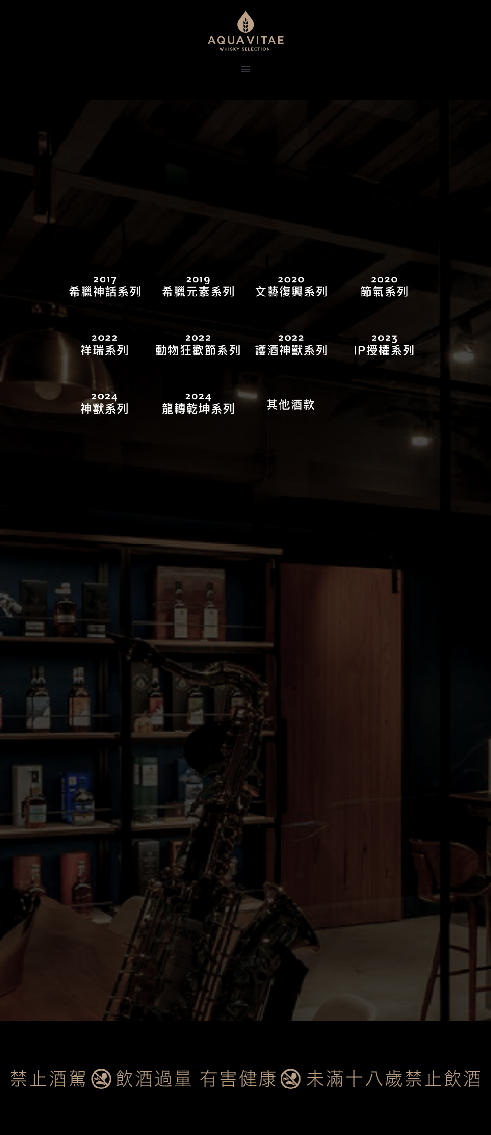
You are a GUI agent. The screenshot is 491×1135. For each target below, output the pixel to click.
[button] (246, 68)
